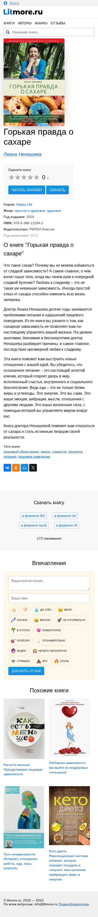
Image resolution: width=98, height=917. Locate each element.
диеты (45, 451)
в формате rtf (66, 525)
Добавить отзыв (26, 671)
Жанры (41, 23)
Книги (9, 23)
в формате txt (65, 516)
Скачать (57, 190)
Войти (14, 3)
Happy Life (24, 204)
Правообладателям (74, 904)
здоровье (54, 210)
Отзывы (58, 23)
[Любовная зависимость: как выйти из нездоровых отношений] (69, 756)
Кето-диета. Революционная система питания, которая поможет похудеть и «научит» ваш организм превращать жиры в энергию (68, 865)
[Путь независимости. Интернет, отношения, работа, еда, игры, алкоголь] (24, 847)
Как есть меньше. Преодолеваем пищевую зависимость (23, 769)
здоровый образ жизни (21, 451)
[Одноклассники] (16, 468)
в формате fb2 (33, 516)
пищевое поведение (34, 456)
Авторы (24, 23)
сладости (59, 451)
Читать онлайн (27, 190)
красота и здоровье (30, 210)
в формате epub (34, 525)
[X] (33, 468)
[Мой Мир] (24, 468)
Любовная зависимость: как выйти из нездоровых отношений (68, 767)
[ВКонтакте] (7, 468)
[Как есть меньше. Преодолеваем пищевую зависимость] (24, 758)
